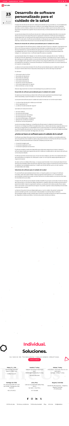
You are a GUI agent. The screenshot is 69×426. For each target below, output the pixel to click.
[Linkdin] (36, 399)
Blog (45, 404)
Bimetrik (21, 1)
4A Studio (5, 1)
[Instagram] (32, 399)
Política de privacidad (36, 404)
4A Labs (9, 21)
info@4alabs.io (58, 404)
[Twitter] (41, 399)
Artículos (50, 404)
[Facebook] (27, 399)
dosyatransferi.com (13, 1)
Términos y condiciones (23, 404)
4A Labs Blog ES (8, 22)
